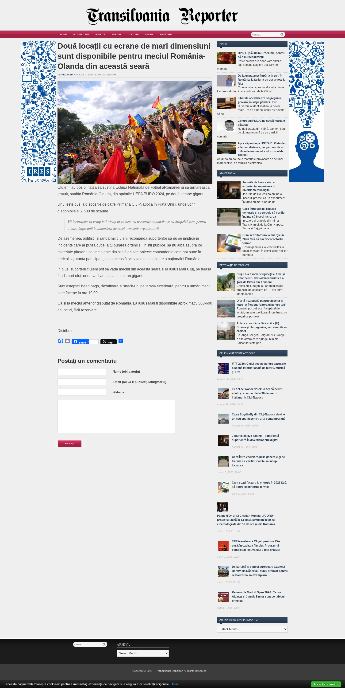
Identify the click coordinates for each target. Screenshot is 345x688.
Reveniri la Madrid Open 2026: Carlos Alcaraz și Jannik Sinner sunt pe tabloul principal (258, 596)
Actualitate (81, 34)
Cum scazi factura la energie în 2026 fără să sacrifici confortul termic (263, 239)
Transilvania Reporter (169, 670)
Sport (149, 34)
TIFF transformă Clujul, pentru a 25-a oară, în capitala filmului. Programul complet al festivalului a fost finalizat (256, 545)
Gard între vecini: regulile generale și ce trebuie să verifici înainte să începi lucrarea (263, 213)
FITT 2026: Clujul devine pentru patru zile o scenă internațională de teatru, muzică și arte (259, 368)
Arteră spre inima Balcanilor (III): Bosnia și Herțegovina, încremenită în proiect (262, 327)
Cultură (133, 34)
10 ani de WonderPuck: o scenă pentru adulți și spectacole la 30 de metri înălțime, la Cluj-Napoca (257, 393)
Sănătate (166, 34)
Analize (100, 34)
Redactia (67, 74)
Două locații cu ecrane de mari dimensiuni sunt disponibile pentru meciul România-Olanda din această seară (134, 56)
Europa (117, 34)
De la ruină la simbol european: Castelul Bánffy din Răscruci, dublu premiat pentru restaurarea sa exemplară (260, 571)
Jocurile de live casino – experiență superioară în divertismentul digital (258, 186)
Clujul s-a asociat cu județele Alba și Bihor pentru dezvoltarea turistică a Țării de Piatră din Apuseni (261, 278)
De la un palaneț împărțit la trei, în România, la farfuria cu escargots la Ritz (261, 79)
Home (63, 34)
